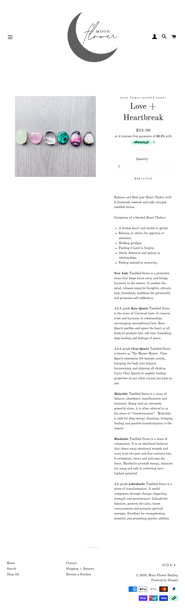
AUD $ (167, 565)
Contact (71, 563)
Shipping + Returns (80, 568)
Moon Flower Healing (163, 575)
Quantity (142, 159)
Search (11, 568)
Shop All (13, 574)
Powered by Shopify (164, 580)
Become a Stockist (78, 574)
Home (11, 563)
